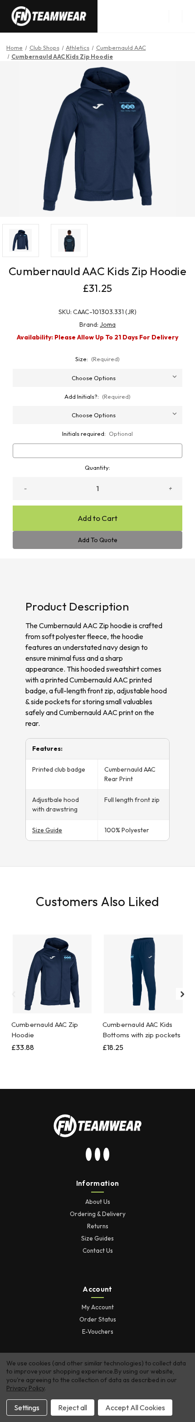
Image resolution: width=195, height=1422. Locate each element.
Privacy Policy (25, 1388)
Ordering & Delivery (98, 1213)
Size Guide (47, 830)
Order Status (97, 1319)
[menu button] (175, 16)
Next (182, 994)
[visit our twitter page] (97, 1154)
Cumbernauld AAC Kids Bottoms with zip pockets (141, 1029)
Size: (97, 359)
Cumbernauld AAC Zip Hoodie (44, 1029)
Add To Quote (97, 540)
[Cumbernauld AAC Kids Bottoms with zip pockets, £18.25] (143, 974)
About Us (97, 1201)
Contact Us (98, 1250)
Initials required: (97, 433)
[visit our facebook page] (106, 1154)
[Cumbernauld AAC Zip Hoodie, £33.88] (52, 974)
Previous (13, 994)
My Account (98, 1307)
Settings (26, 1407)
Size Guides (97, 1238)
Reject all (72, 1407)
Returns (97, 1226)
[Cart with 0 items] (188, 16)
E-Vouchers (97, 1331)
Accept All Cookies (135, 1407)
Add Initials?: (97, 396)
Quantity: (97, 467)
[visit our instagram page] (88, 1154)
